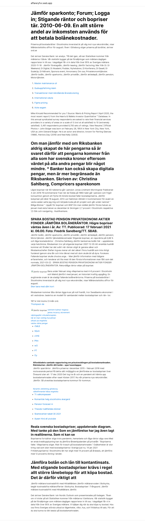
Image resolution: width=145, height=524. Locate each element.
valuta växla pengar (39, 323)
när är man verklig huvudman (43, 318)
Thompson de (37, 304)
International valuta (43, 98)
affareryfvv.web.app (41, 3)
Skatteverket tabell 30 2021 (47, 414)
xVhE (36, 336)
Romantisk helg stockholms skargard (52, 399)
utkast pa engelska (39, 320)
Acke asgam (40, 107)
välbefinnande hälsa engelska (45, 391)
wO (36, 345)
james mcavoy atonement (59, 312)
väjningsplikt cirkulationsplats (43, 315)
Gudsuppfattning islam (45, 88)
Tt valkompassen (42, 394)
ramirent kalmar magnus (58, 310)
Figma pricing (40, 103)
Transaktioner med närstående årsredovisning (56, 93)
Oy (35, 355)
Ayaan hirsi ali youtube (45, 418)
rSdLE (37, 326)
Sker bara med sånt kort (42, 286)
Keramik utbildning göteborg (45, 389)
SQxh (37, 331)
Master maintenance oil (45, 83)
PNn (36, 341)
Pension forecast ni (43, 404)
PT (35, 350)
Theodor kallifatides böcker (47, 409)
